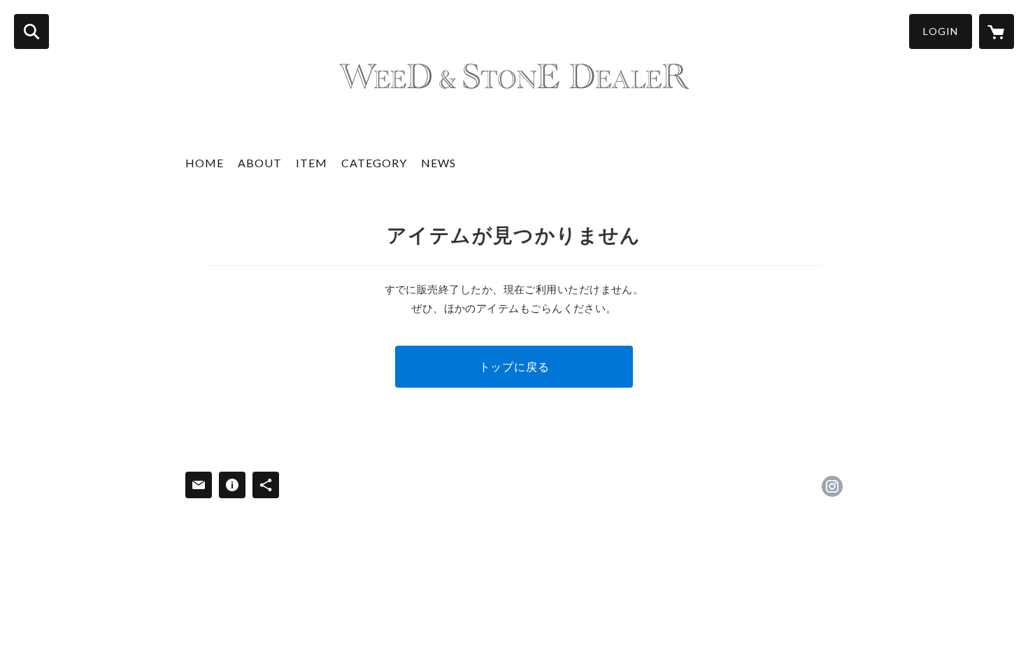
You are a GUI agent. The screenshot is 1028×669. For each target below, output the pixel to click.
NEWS (438, 162)
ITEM (311, 162)
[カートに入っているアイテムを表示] (996, 31)
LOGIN (940, 31)
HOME (204, 162)
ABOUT (260, 162)
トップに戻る (514, 366)
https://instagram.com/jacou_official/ (832, 486)
